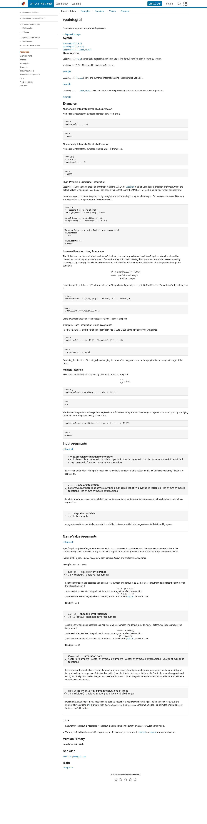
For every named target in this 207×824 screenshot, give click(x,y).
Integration (68, 767)
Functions (99, 11)
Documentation (68, 11)
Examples (24, 67)
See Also (23, 86)
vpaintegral (24, 52)
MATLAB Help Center (41, 3)
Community (61, 3)
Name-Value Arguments (30, 75)
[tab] (125, 460)
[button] (179, 3)
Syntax (23, 60)
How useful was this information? (125, 775)
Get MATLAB (155, 4)
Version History (26, 82)
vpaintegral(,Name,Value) (77, 50)
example (67, 71)
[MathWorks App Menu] (185, 4)
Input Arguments (27, 71)
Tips (22, 78)
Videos (112, 11)
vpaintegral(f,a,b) (72, 43)
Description (25, 64)
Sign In (170, 3)
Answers (125, 11)
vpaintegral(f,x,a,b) (73, 47)
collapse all (68, 449)
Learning (76, 3)
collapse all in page (71, 34)
